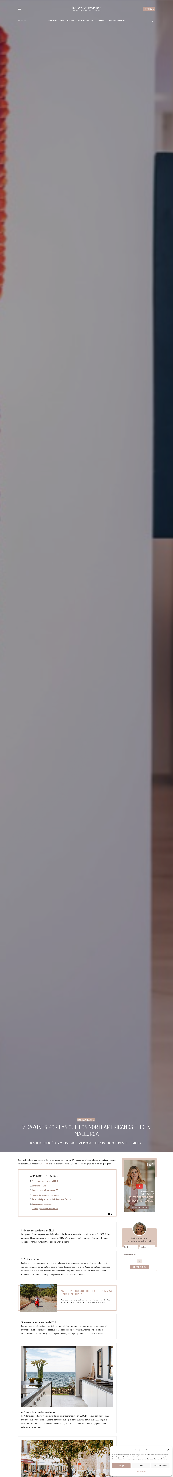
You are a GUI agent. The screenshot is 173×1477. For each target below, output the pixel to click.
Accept (121, 1466)
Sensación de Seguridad (42, 1204)
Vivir (62, 21)
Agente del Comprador (117, 21)
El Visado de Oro (39, 1185)
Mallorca (70, 21)
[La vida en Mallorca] (86, 9)
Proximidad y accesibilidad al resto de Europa (51, 1199)
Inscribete (149, 9)
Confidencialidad (141, 1471)
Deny (141, 1466)
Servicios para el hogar (86, 21)
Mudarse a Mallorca (86, 1120)
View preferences (160, 1466)
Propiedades (52, 21)
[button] (168, 1450)
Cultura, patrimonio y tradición (45, 1208)
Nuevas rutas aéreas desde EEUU (46, 1190)
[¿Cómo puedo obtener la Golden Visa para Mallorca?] (38, 1298)
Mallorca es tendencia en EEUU (45, 1181)
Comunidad (101, 21)
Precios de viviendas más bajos (45, 1195)
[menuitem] (19, 21)
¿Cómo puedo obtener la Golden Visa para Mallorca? (87, 1292)
